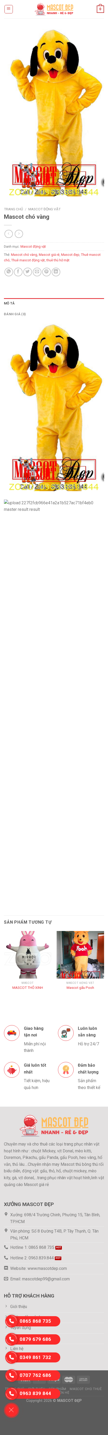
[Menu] (8, 9)
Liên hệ (63, 1393)
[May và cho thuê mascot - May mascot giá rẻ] (54, 9)
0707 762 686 (35, 1375)
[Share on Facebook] (18, 272)
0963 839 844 (35, 1393)
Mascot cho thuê (86, 1389)
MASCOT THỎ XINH (27, 987)
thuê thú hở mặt (57, 260)
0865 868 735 (35, 1321)
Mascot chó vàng (24, 255)
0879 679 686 (35, 1339)
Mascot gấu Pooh (80, 987)
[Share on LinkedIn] (56, 272)
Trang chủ (13, 209)
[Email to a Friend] (37, 272)
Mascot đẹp (70, 255)
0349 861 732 (35, 1357)
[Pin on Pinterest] (46, 272)
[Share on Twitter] (27, 272)
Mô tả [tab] (9, 303)
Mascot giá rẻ (49, 255)
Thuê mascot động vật (28, 260)
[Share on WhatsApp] (8, 272)
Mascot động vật (44, 209)
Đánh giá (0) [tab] (15, 314)
